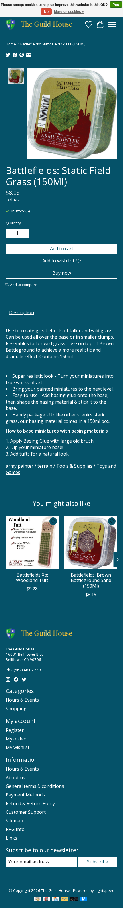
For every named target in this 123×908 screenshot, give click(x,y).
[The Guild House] (41, 24)
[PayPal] (65, 899)
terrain (44, 466)
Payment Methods (25, 795)
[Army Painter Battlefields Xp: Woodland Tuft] (32, 542)
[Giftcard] (46, 899)
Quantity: (14, 223)
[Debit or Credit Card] (74, 899)
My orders (17, 739)
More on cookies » (69, 12)
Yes (116, 5)
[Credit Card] (55, 899)
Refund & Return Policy (30, 803)
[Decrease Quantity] (11, 233)
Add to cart (61, 248)
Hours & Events (22, 700)
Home (11, 44)
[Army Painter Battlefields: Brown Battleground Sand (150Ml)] (90, 542)
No (46, 12)
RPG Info (15, 829)
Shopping (16, 708)
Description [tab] (21, 312)
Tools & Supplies (74, 466)
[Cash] (37, 899)
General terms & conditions (35, 786)
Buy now (61, 273)
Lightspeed (104, 890)
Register (15, 730)
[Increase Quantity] (23, 233)
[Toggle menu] (111, 24)
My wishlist (17, 747)
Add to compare (23, 284)
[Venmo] (83, 899)
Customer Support (26, 812)
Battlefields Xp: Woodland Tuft (32, 577)
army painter (19, 466)
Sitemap (14, 820)
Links (11, 838)
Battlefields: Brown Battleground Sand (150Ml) (91, 580)
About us (15, 777)
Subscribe (97, 862)
